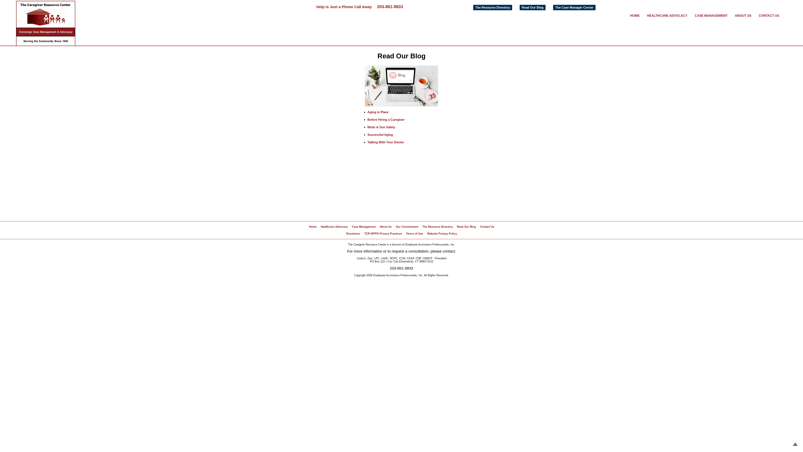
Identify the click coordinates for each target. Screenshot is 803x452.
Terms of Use (414, 233)
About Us (743, 15)
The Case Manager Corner (574, 7)
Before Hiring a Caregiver (386, 119)
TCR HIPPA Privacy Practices (383, 233)
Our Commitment (407, 226)
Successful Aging (380, 134)
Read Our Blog (532, 7)
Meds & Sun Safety (381, 127)
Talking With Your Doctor (385, 142)
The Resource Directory (492, 7)
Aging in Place (378, 112)
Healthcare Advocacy (667, 15)
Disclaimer (353, 233)
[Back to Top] (795, 444)
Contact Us (769, 15)
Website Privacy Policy (442, 233)
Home (635, 15)
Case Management (711, 15)
